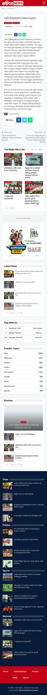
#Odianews (8, 23)
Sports (6, 381)
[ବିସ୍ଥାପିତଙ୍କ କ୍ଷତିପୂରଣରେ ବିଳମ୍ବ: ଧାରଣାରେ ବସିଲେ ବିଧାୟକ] (9, 306)
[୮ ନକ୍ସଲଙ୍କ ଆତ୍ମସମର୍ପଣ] (13, 187)
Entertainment (9, 386)
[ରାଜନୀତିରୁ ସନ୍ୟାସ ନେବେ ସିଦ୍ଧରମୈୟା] (7, 542)
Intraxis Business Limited (28, 690)
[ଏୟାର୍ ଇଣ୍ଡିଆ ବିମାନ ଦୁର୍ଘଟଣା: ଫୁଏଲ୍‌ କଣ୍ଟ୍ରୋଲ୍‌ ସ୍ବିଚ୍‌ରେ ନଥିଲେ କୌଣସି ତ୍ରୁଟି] (34, 187)
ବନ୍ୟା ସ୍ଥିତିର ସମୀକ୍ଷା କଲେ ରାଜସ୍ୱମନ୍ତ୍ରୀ (28, 515)
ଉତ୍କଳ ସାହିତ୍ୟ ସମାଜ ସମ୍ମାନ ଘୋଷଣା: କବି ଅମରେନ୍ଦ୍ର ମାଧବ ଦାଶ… (24, 426)
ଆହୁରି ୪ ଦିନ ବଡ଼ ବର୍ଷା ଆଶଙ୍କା (25, 282)
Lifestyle (7, 377)
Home (5, 671)
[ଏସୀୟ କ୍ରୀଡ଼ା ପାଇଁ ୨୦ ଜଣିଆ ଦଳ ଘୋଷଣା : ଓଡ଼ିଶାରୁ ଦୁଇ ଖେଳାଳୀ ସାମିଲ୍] (7, 577)
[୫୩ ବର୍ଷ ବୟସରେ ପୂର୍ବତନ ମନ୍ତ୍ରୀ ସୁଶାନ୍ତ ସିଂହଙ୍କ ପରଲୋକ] (7, 531)
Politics (6, 367)
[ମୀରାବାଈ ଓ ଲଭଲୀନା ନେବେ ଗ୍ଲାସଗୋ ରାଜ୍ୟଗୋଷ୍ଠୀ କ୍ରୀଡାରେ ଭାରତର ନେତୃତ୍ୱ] (7, 598)
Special (6, 391)
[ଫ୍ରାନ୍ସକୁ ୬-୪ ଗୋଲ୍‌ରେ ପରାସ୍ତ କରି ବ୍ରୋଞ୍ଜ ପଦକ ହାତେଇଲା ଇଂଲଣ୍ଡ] (7, 587)
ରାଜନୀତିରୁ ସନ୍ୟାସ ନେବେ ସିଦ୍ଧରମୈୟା (26, 539)
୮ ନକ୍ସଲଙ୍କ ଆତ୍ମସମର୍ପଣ (22, 641)
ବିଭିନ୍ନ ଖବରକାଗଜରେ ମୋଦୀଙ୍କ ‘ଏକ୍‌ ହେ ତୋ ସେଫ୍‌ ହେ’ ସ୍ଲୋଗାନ (12, 138)
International (8, 372)
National (16, 23)
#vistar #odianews (14, 114)
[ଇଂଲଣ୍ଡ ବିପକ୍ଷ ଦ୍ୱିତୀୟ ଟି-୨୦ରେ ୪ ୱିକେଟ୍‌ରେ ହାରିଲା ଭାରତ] (7, 609)
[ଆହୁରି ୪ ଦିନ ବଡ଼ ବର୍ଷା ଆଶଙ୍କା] (9, 284)
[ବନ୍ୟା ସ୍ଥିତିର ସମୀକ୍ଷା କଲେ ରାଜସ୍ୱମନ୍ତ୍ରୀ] (7, 518)
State (6, 353)
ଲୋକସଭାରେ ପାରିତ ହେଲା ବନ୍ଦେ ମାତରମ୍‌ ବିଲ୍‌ (28, 620)
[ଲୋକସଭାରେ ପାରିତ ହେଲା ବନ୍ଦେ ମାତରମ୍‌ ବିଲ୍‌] (13, 159)
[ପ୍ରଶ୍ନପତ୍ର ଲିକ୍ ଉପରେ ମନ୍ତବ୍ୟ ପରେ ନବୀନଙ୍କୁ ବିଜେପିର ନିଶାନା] (7, 553)
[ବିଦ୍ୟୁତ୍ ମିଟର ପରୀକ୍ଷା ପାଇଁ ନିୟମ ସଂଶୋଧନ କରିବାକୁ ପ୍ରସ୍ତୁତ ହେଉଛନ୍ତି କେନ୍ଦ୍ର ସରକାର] (34, 159)
